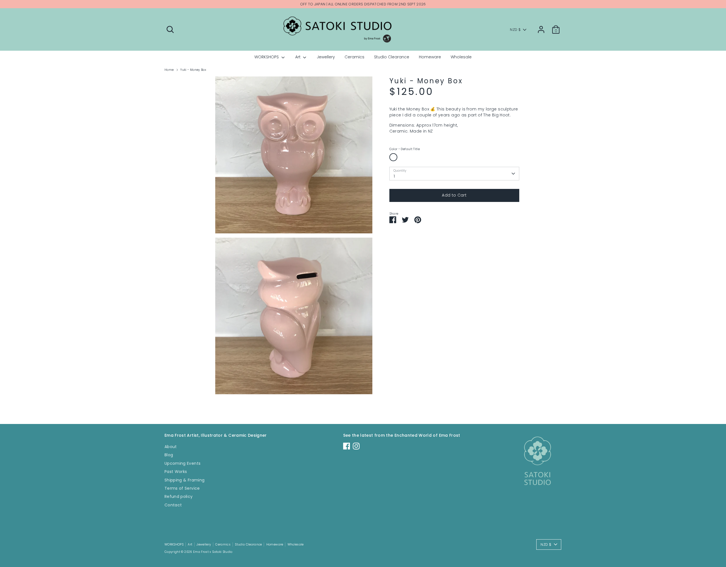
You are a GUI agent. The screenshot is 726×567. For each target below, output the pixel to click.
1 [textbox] (394, 176)
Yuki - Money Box (193, 70)
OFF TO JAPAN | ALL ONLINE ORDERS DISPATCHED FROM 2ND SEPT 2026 (363, 4)
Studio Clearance (391, 57)
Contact (173, 505)
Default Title (393, 157)
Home (169, 70)
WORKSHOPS (267, 57)
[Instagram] (356, 446)
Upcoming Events (182, 463)
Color (404, 149)
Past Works (175, 471)
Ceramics (354, 57)
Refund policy (178, 496)
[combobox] (454, 173)
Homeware (430, 57)
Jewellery (326, 57)
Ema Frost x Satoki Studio (213, 552)
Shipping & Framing (184, 480)
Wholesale (461, 57)
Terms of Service (182, 488)
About (170, 446)
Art (298, 57)
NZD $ (515, 29)
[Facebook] (346, 446)
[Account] (541, 29)
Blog (168, 455)
